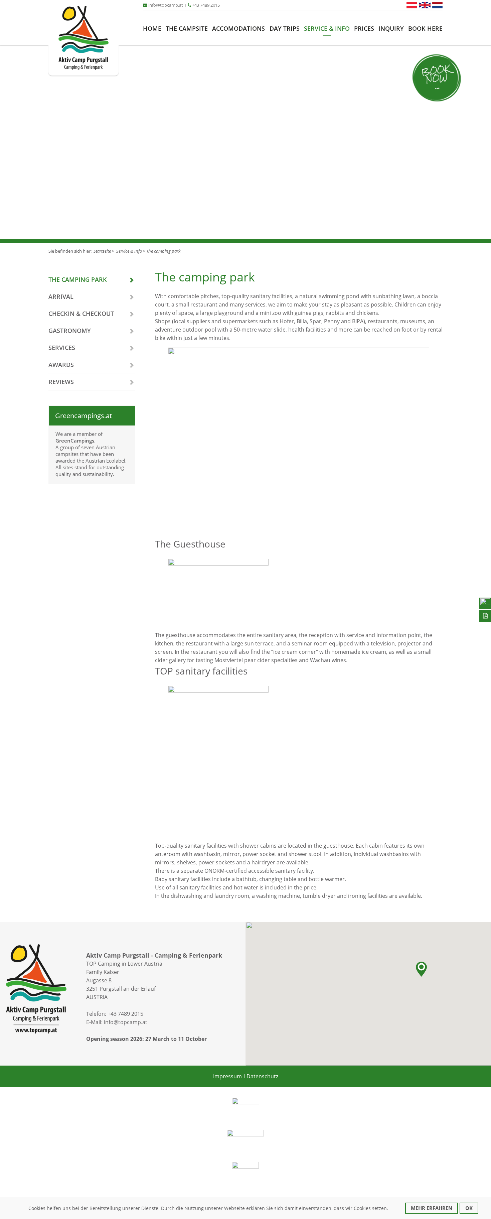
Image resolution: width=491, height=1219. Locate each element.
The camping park (163, 251)
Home (152, 28)
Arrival (60, 296)
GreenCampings (74, 440)
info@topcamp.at (125, 1022)
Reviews (61, 382)
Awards (61, 365)
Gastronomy (69, 331)
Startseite (102, 251)
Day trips (285, 28)
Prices (364, 28)
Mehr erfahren (431, 1208)
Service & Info (327, 28)
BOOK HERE (425, 28)
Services (61, 348)
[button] (421, 969)
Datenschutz (262, 1076)
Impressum (227, 1076)
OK (469, 1208)
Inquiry (391, 28)
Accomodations (238, 28)
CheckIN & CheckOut (81, 314)
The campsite (187, 28)
